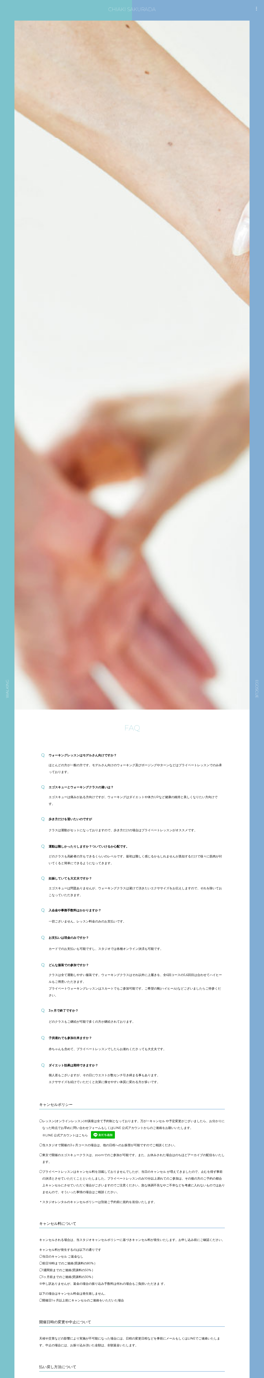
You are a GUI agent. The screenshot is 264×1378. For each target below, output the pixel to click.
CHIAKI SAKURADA (132, 9)
